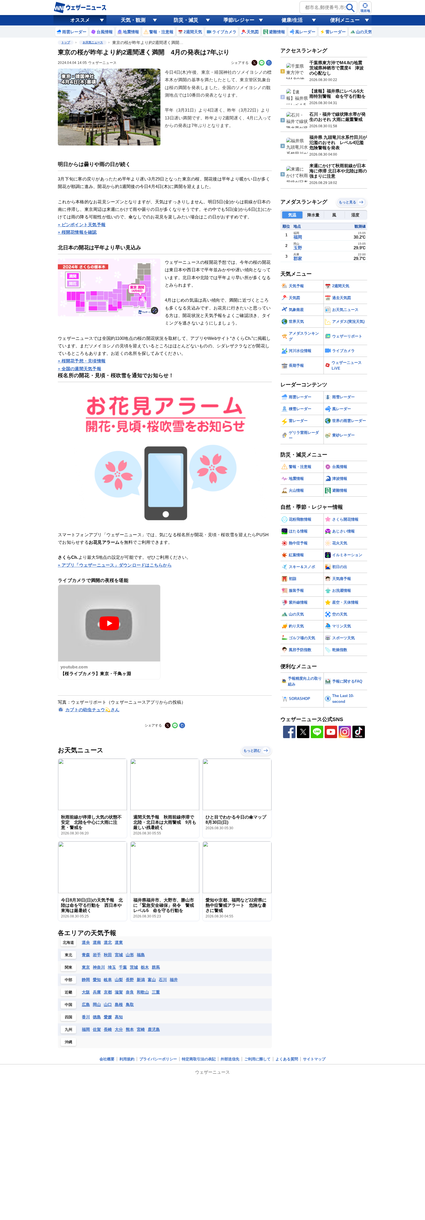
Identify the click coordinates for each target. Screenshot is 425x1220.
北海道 (68, 942)
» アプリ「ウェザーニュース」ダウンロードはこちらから (115, 565)
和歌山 (143, 992)
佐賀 (97, 1029)
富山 (152, 980)
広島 (86, 1004)
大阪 (86, 992)
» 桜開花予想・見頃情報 (82, 360)
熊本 (130, 1029)
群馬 (156, 967)
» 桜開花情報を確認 (77, 232)
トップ (65, 42)
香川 (86, 1017)
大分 (119, 1029)
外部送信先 (230, 1059)
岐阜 (108, 980)
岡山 (97, 1004)
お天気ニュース (93, 42)
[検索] (350, 7)
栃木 (145, 967)
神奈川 (99, 967)
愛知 (97, 980)
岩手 (97, 955)
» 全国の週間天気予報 (79, 368)
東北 (68, 955)
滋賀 (119, 992)
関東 (68, 967)
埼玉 (112, 967)
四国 (68, 1017)
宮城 (119, 955)
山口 (108, 1004)
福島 (141, 955)
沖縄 (68, 1042)
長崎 (108, 1029)
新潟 (141, 980)
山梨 (119, 980)
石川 (163, 980)
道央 (86, 942)
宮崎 (141, 1029)
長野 (130, 980)
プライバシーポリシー (158, 1059)
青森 (86, 955)
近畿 (68, 992)
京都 (108, 992)
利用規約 (126, 1059)
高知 (119, 1017)
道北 (108, 942)
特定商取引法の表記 (199, 1059)
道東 (119, 942)
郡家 (297, 258)
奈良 (130, 992)
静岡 (86, 980)
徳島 (97, 1017)
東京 (86, 967)
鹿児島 (154, 1029)
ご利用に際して (257, 1059)
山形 (130, 955)
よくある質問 (287, 1059)
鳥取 (130, 1004)
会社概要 (106, 1059)
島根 (119, 1004)
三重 (156, 992)
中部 (68, 980)
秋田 (108, 955)
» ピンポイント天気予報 (82, 224)
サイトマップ (314, 1059)
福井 (174, 980)
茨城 (134, 967)
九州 (68, 1029)
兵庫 (97, 992)
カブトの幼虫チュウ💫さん (92, 709)
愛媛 (108, 1017)
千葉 (123, 967)
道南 (97, 942)
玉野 (297, 248)
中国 (68, 1004)
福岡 (86, 1029)
